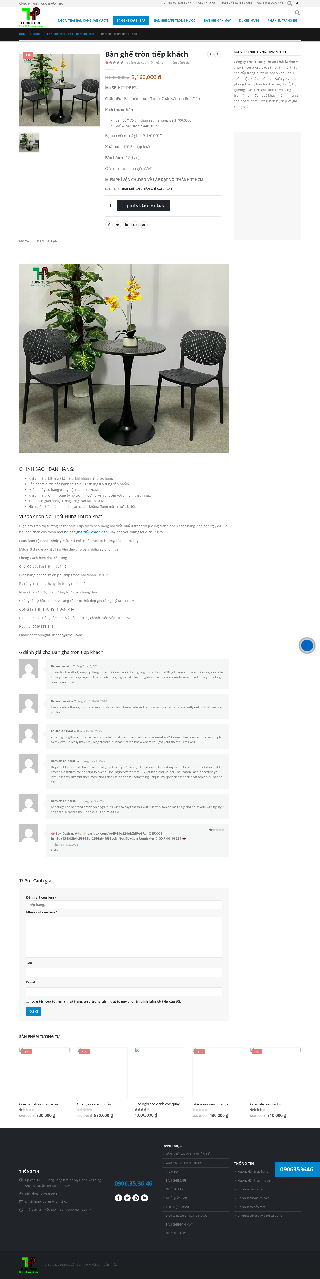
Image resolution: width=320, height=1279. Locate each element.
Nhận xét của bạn (42, 912)
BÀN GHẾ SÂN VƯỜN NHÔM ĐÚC (189, 1154)
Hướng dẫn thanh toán (254, 1181)
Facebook (109, 225)
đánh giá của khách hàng (144, 62)
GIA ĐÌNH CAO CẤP (270, 3)
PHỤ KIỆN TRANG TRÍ (282, 20)
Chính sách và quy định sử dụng (260, 1216)
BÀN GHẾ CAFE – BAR (131, 20)
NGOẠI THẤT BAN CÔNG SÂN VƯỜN (83, 20)
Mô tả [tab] (24, 241)
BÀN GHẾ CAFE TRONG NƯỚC (174, 20)
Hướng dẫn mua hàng (253, 1172)
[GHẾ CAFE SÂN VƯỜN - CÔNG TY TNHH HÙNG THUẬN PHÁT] (31, 17)
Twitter (117, 225)
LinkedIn (126, 225)
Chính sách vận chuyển (254, 1198)
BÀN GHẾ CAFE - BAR (158, 189)
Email (144, 225)
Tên (29, 963)
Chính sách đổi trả (250, 1189)
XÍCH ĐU (172, 1172)
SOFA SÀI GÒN (206, 3)
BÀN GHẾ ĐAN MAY (217, 20)
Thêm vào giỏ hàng (146, 206)
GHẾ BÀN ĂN (175, 1189)
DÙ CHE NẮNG (249, 20)
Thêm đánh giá (179, 62)
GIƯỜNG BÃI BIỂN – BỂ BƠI (184, 1163)
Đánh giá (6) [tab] (47, 241)
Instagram (135, 1197)
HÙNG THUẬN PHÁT (177, 3)
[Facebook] (297, 3)
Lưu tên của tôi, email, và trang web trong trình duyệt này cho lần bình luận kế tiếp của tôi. (106, 1001)
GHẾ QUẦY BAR (176, 1198)
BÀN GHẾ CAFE (132, 189)
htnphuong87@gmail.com (52, 1202)
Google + (135, 225)
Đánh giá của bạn (41, 897)
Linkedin (144, 1197)
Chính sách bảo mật (251, 1207)
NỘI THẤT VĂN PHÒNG (236, 3)
